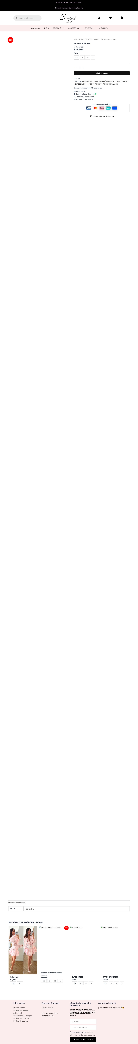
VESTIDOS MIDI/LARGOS (109, 84)
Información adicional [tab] (16, 903)
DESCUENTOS (87, 81)
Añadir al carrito (102, 73)
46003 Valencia (48, 1016)
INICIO (46, 28)
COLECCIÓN (57, 28)
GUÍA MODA (35, 28)
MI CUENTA (103, 28)
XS (27, 909)
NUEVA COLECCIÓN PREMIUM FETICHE (107, 81)
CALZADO (89, 28)
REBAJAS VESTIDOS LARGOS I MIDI (91, 39)
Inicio (75, 39)
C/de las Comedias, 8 (50, 1013)
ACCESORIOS (73, 28)
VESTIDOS (96, 84)
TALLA (76, 53)
